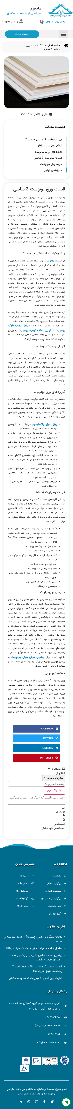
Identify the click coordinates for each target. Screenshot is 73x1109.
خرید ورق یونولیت (51, 164)
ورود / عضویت (10, 22)
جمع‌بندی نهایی (53, 170)
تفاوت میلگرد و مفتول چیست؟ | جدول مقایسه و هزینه (33, 939)
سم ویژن (23, 1094)
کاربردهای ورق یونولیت (48, 152)
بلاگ (41, 45)
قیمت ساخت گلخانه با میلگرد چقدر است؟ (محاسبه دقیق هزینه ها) (37, 969)
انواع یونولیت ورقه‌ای (49, 145)
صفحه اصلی (53, 45)
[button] (63, 34)
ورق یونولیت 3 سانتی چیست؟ (43, 139)
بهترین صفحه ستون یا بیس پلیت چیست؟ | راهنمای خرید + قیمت (35, 957)
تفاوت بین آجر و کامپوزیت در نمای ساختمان (35, 978)
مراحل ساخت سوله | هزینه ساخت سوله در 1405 (33, 948)
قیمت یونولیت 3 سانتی (48, 158)
